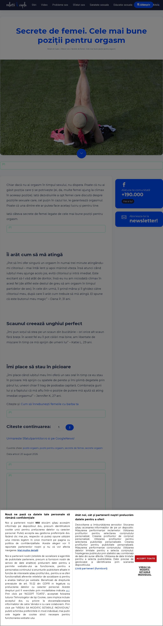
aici (67, 590)
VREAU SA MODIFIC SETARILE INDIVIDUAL (144, 571)
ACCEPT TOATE (146, 558)
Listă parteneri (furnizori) (91, 568)
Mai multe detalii (28, 550)
